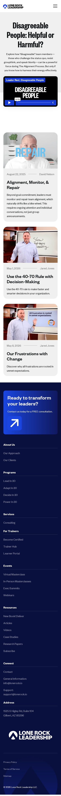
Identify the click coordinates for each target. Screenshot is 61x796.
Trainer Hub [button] (10, 546)
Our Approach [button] (11, 453)
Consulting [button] (9, 522)
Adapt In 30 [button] (10, 488)
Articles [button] (7, 623)
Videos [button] (7, 630)
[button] (13, 6)
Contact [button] (8, 671)
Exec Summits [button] (11, 588)
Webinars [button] (8, 595)
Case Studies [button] (10, 637)
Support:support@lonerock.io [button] (15, 692)
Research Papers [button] (13, 644)
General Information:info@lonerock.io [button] (15, 681)
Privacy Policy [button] (10, 762)
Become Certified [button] (13, 539)
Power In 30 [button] (10, 502)
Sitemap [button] (7, 775)
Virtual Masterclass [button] (14, 574)
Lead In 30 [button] (9, 481)
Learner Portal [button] (11, 553)
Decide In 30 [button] (10, 495)
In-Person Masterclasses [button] (17, 581)
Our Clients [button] (9, 460)
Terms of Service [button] (11, 768)
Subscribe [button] (9, 651)
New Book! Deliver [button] (13, 616)
